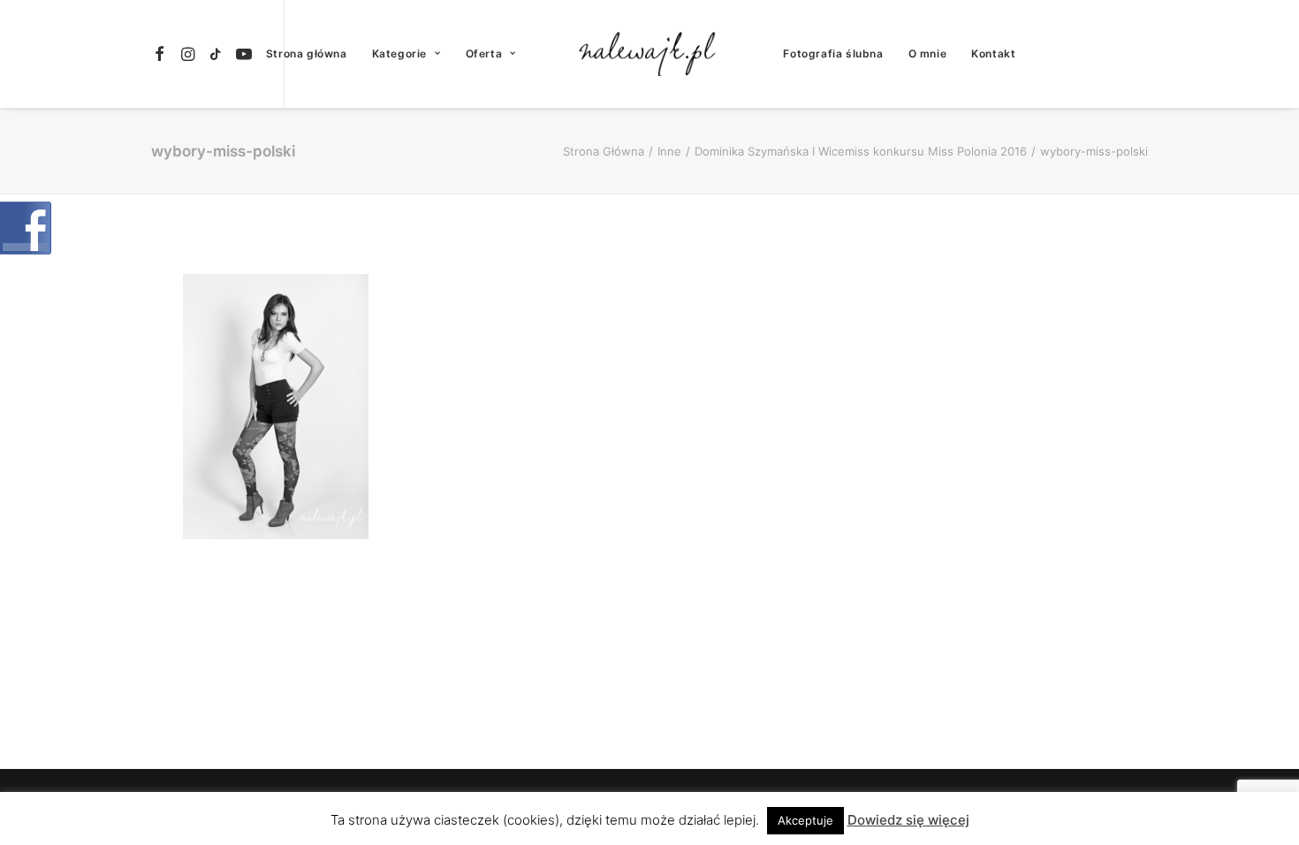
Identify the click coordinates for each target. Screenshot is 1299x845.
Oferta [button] (484, 53)
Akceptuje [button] (805, 820)
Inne (669, 151)
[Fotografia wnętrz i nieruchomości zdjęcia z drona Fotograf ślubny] (650, 54)
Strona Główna (603, 151)
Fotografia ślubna (833, 53)
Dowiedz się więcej (908, 819)
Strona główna (306, 53)
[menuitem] (162, 54)
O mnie (927, 53)
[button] (162, 54)
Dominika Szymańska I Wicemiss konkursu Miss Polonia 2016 (861, 151)
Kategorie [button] (399, 53)
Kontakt (993, 53)
